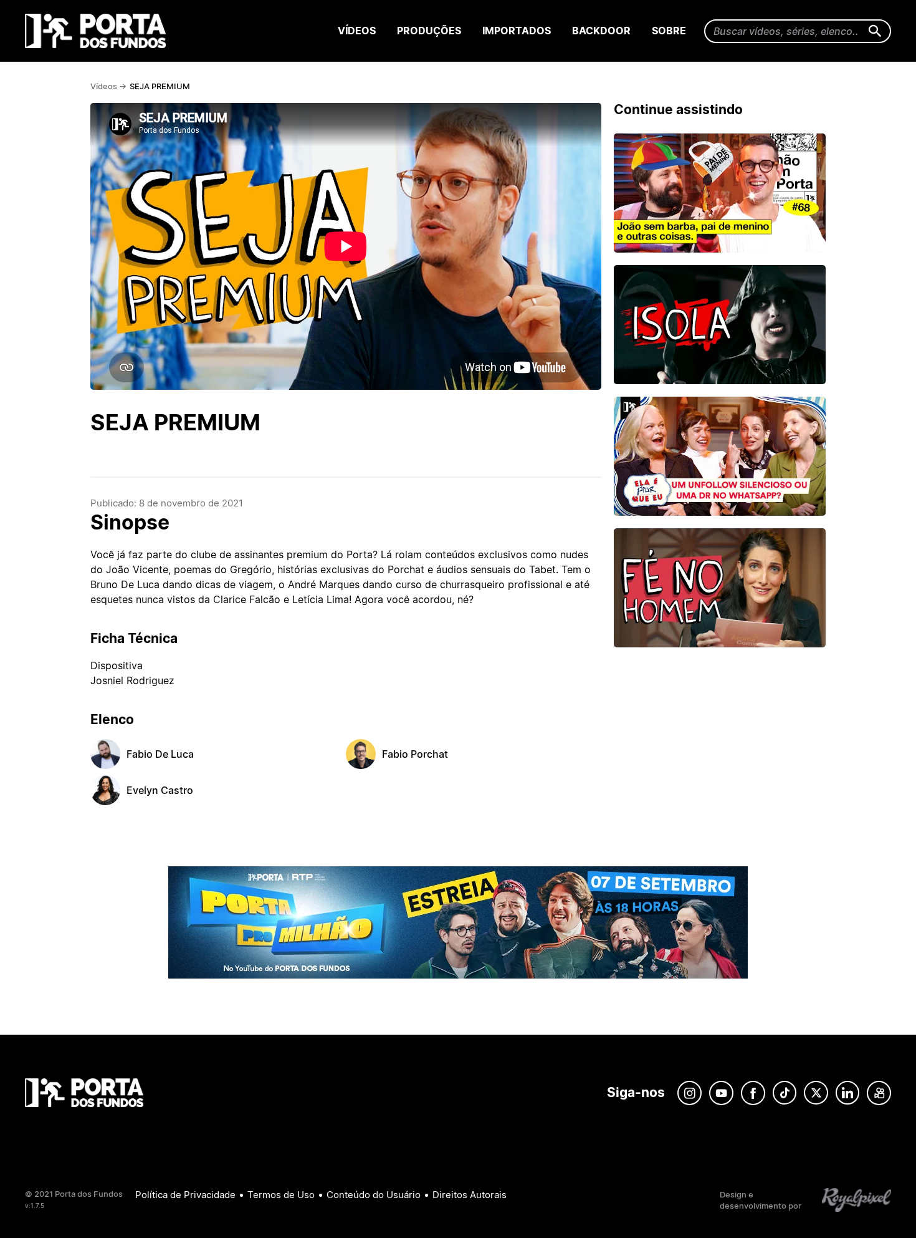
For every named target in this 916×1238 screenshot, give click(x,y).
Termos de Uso (281, 1195)
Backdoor (601, 30)
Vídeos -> (108, 86)
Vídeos (357, 30)
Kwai (879, 1093)
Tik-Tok (784, 1093)
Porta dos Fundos (98, 31)
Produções (429, 30)
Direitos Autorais (469, 1195)
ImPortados (516, 30)
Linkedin (847, 1093)
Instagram (689, 1093)
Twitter (816, 1093)
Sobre (669, 30)
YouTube (721, 1093)
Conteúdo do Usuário (374, 1195)
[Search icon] (875, 31)
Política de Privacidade (185, 1195)
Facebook (753, 1093)
